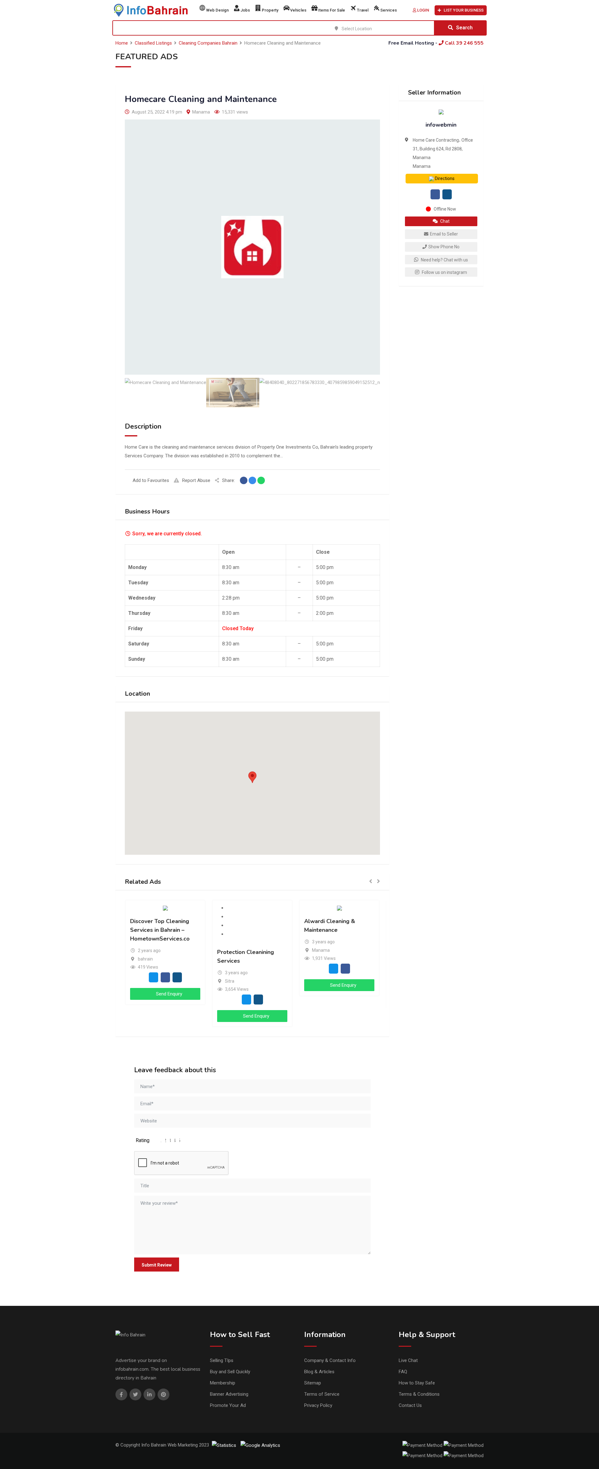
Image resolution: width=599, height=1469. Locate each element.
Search (464, 28)
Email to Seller (444, 233)
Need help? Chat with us (444, 259)
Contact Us (410, 1405)
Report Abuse (196, 480)
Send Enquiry (168, 994)
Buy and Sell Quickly (230, 1371)
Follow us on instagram (444, 272)
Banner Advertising (229, 1394)
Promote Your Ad (228, 1405)
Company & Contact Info (330, 1360)
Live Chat (408, 1360)
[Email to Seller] (153, 977)
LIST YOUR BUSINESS (464, 10)
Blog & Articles (319, 1371)
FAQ (403, 1371)
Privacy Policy (318, 1405)
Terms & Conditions (419, 1394)
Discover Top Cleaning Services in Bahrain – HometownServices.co (160, 930)
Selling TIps (221, 1360)
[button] (252, 777)
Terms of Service (321, 1394)
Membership (222, 1383)
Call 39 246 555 (464, 43)
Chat (444, 221)
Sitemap (312, 1383)
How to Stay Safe (417, 1383)
